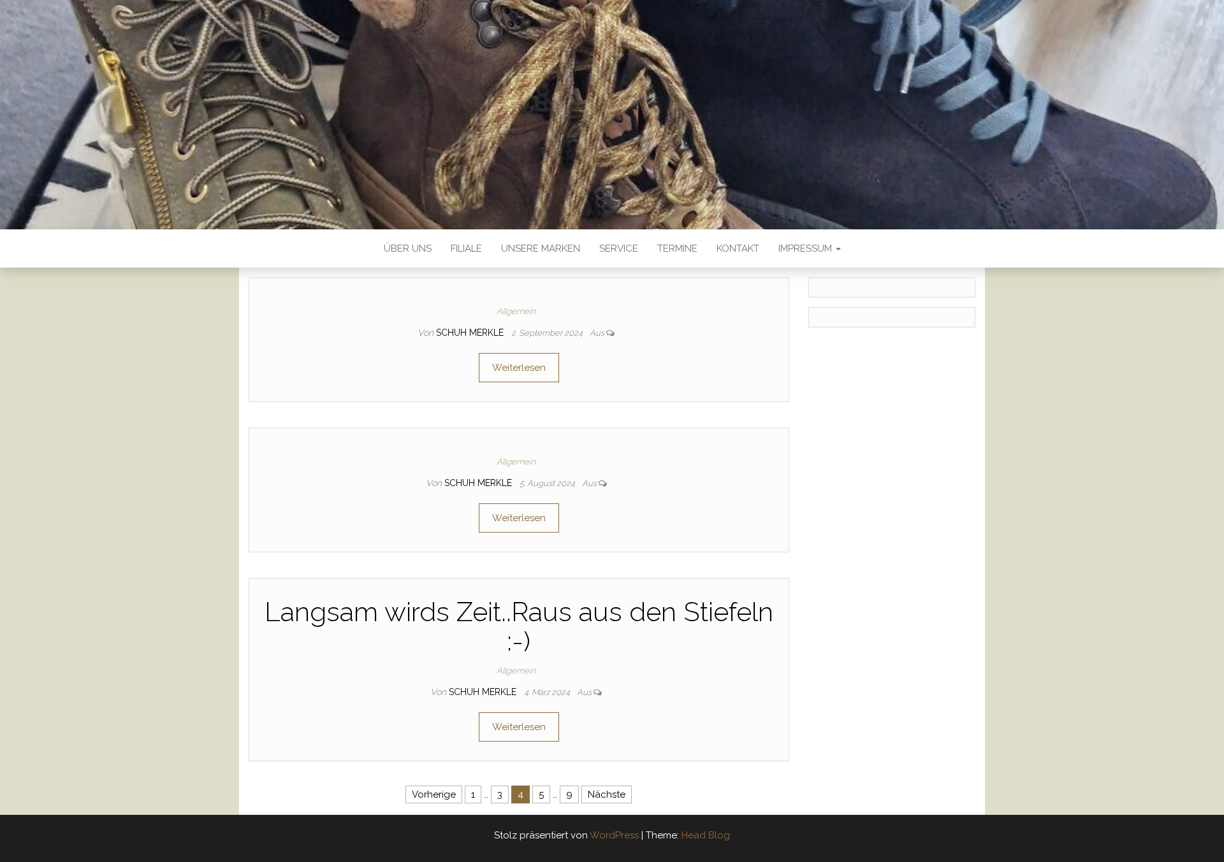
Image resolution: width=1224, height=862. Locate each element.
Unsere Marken (540, 248)
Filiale (466, 248)
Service (618, 248)
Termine (677, 248)
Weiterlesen (519, 367)
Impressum (806, 248)
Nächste (606, 794)
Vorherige (434, 794)
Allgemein (516, 311)
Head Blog (705, 835)
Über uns (408, 248)
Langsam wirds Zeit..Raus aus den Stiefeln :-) (519, 626)
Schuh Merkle (471, 332)
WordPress (614, 835)
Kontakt (738, 248)
